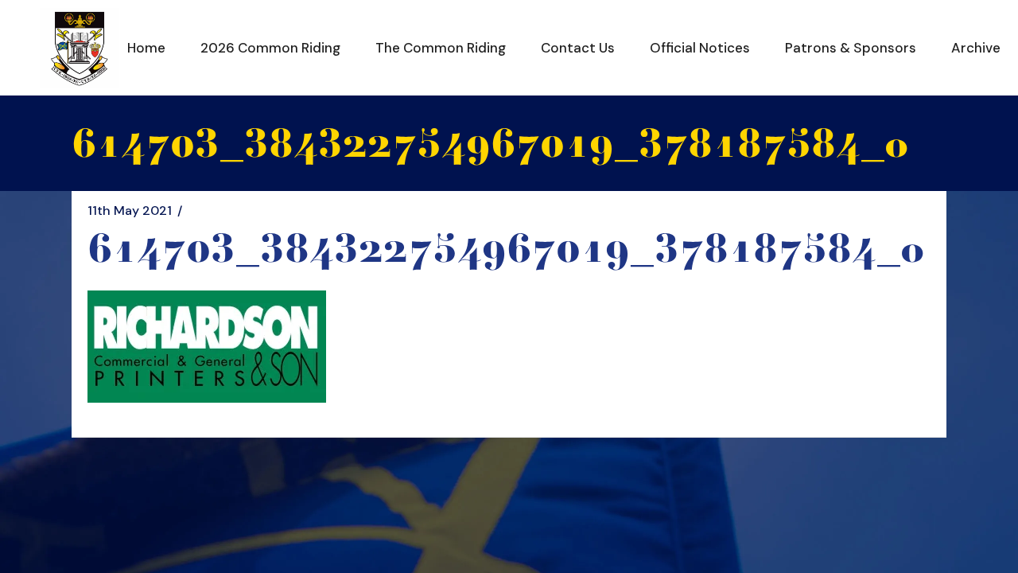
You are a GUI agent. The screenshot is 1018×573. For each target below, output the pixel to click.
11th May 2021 (129, 211)
